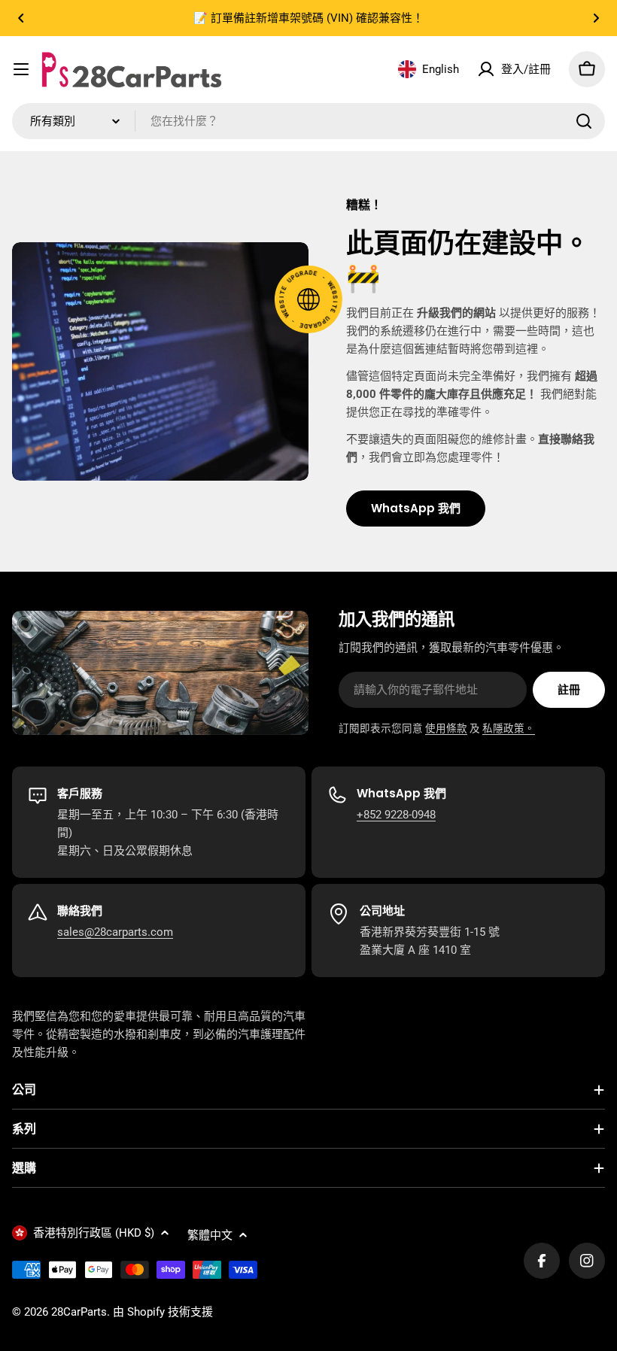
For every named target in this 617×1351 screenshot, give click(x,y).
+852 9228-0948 (396, 814)
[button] (21, 18)
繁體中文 (210, 1235)
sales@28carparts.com (115, 932)
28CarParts (79, 1312)
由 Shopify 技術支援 (163, 1312)
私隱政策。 (508, 728)
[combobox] (308, 121)
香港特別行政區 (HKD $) (93, 1233)
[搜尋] (584, 121)
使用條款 (446, 728)
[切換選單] (21, 69)
